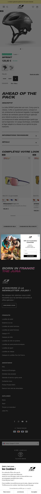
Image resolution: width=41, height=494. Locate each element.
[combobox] (30, 253)
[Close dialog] (39, 236)
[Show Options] (35, 253)
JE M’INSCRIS (30, 256)
